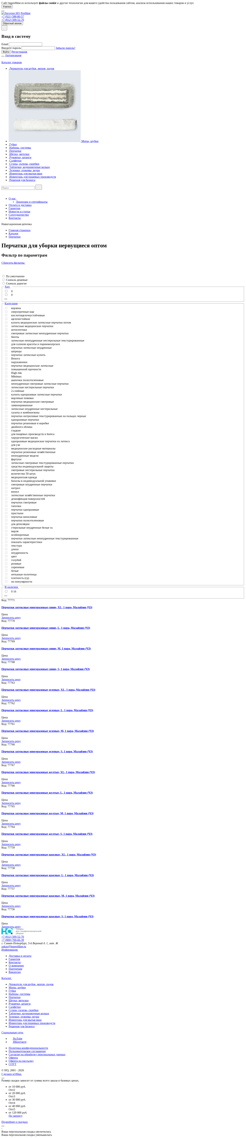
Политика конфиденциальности (28, 1047)
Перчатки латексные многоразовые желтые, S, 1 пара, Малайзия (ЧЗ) (46, 833)
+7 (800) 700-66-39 (12, 940)
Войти (6, 52)
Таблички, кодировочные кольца (29, 1013)
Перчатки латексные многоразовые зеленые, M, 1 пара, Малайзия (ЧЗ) (47, 730)
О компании (16, 965)
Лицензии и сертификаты (32, 201)
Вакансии (15, 972)
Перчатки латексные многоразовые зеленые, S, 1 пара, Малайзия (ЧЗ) (47, 751)
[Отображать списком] (2, 269)
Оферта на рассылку (21, 1060)
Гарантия (14, 959)
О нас (12, 198)
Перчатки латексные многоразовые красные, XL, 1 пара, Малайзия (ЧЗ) (48, 854)
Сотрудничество (19, 214)
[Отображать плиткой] (2, 266)
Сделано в (11, 1074)
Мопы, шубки (17, 987)
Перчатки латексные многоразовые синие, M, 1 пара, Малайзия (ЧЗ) (46, 648)
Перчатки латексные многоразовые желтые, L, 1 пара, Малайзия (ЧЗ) (47, 792)
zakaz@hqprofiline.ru (13, 946)
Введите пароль (11, 47)
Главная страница (19, 230)
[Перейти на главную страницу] (15, 13)
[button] (2, 272)
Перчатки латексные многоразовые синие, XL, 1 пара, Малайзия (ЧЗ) (46, 607)
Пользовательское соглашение (27, 1051)
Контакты (15, 218)
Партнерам (15, 968)
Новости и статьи (19, 211)
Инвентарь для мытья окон (25, 1019)
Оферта (13, 1057)
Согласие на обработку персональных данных (37, 1054)
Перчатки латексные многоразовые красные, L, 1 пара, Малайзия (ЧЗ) (47, 875)
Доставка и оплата (20, 955)
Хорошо (7, 6)
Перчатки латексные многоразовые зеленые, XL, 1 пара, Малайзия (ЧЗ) (48, 689)
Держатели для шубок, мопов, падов (31, 984)
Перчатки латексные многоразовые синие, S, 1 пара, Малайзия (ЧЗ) (45, 669)
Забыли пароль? (65, 47)
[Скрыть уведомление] (2, 1126)
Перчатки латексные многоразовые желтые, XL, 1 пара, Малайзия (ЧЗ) (48, 772)
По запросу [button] (16, 1115)
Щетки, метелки (19, 1000)
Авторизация (13, 55)
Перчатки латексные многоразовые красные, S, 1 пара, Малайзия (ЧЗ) (47, 916)
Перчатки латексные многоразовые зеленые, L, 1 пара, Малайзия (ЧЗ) (47, 710)
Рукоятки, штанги (20, 1003)
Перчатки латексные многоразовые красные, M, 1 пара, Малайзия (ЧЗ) (48, 895)
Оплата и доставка (20, 205)
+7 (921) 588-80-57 (12, 16)
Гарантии (14, 208)
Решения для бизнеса (22, 1026)
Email (4, 44)
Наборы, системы (19, 994)
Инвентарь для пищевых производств (32, 1023)
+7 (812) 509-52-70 (12, 19)
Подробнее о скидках (14, 1121)
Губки (12, 990)
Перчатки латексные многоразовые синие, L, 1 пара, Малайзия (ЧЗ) (45, 627)
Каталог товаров (11, 62)
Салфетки (15, 1006)
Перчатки (15, 236)
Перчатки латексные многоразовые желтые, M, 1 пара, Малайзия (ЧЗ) (47, 813)
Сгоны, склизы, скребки (24, 1010)
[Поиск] (38, 187)
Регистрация (19, 51)
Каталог (14, 233)
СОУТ (12, 1064)
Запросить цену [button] (11, 617)
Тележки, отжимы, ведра (24, 1016)
